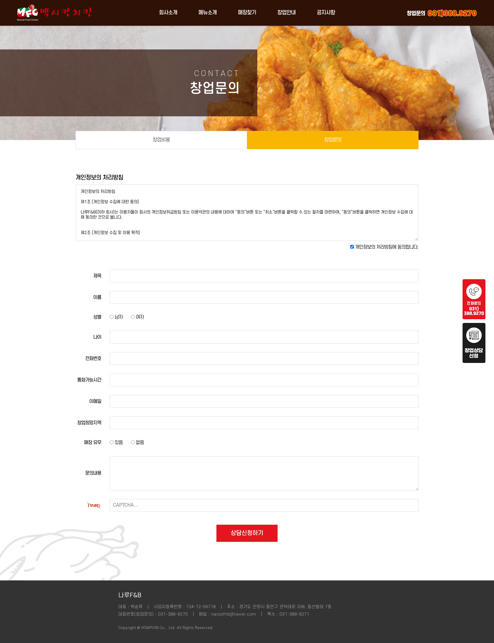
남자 (118, 317)
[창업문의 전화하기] (452, 13)
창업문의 (332, 140)
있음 (118, 442)
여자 (139, 317)
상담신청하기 (247, 533)
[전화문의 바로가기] (474, 317)
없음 (139, 442)
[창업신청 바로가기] (474, 361)
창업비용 (161, 140)
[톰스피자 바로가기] (54, 24)
